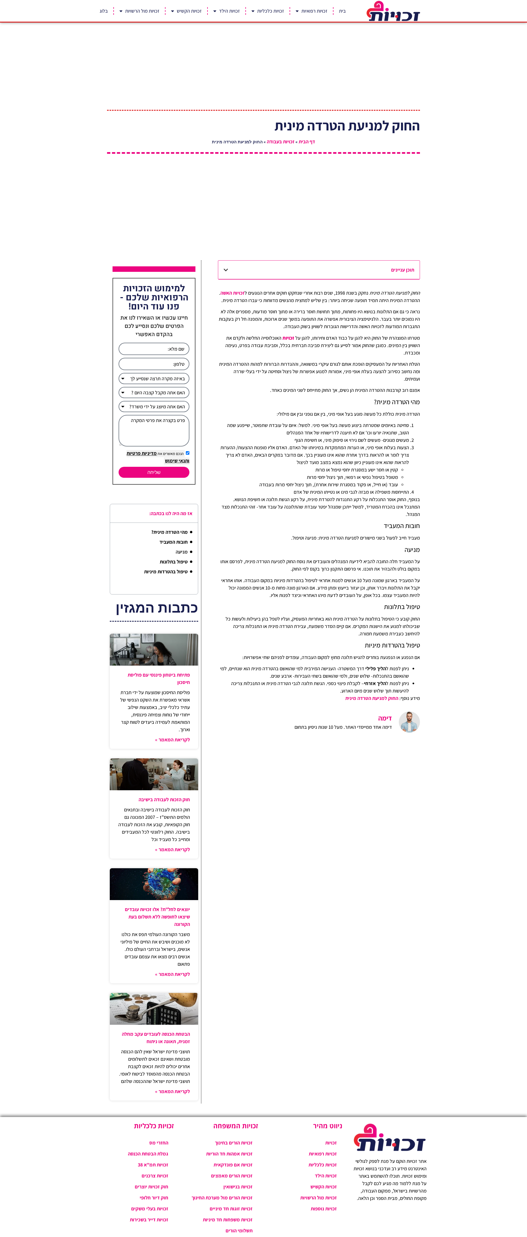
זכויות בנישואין (238, 1186)
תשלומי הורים (239, 1230)
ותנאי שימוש (177, 460)
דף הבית (307, 141)
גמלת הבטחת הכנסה (148, 1154)
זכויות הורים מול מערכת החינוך (222, 1197)
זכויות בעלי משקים (149, 1208)
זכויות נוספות (324, 1208)
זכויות (331, 1143)
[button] (226, 269)
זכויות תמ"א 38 (153, 1164)
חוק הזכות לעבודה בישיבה (164, 799)
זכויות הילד (229, 11)
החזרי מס (158, 1143)
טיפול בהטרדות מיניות (166, 571)
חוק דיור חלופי (154, 1197)
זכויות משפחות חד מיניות (228, 1219)
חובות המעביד (173, 542)
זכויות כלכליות (270, 11)
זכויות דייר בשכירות (149, 1219)
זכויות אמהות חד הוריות (229, 1154)
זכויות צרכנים (155, 1175)
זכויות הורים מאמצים (232, 1175)
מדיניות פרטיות (142, 453)
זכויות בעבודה (281, 141)
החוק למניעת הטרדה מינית (371, 698)
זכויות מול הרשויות (142, 11)
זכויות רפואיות (314, 11)
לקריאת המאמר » (172, 739)
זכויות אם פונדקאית (233, 1164)
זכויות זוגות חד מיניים (231, 1208)
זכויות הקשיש (189, 11)
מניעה (182, 552)
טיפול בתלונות (174, 562)
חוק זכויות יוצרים (151, 1186)
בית (342, 11)
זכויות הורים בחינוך (234, 1143)
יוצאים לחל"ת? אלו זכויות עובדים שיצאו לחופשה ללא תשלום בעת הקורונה (157, 916)
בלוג (104, 11)
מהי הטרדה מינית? (169, 532)
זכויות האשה (232, 293)
